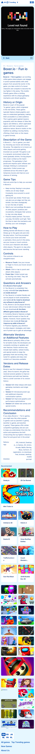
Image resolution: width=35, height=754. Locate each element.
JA (11, 734)
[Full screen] (31, 58)
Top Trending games (20, 742)
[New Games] (17, 2)
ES (7, 734)
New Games (6, 746)
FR (7, 737)
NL (3, 737)
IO (4, 66)
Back (7, 58)
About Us (5, 750)
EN (3, 734)
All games (5, 742)
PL (11, 737)
